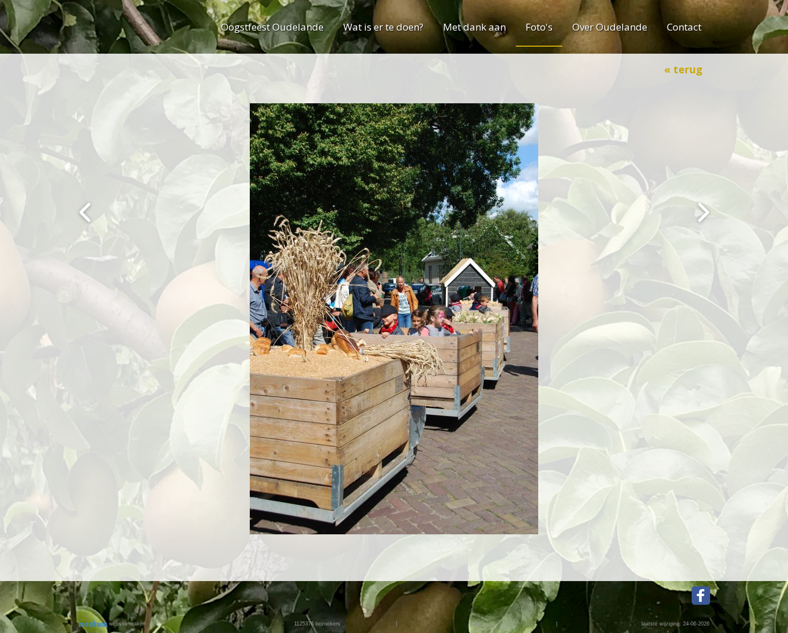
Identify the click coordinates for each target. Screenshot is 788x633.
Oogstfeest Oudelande (272, 26)
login (475, 624)
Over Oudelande (609, 26)
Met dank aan (474, 26)
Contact (684, 26)
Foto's (539, 26)
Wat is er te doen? (383, 26)
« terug (683, 69)
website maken (126, 624)
